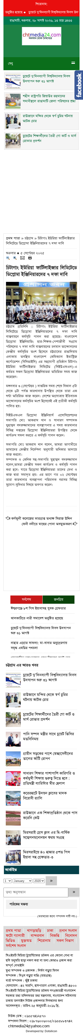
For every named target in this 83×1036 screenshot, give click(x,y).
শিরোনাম (44, 940)
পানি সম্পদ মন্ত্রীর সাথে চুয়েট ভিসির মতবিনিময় (48, 737)
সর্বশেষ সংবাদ (16, 945)
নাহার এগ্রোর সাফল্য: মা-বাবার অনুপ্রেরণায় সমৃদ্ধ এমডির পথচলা (39, 645)
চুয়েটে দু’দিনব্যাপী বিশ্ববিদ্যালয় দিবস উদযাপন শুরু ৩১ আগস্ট (41, 630)
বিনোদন (71, 935)
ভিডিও (10, 940)
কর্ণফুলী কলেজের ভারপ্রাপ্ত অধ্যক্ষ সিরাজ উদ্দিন (41, 518)
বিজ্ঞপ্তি (54, 935)
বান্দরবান (37, 935)
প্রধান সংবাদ (68, 930)
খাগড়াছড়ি (34, 930)
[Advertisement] (41, 190)
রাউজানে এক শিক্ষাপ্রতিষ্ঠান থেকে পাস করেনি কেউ (50, 815)
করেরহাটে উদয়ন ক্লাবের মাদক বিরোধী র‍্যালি (45, 796)
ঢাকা (50, 930)
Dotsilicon (51, 1031)
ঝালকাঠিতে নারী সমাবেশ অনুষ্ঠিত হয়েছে (37, 618)
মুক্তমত (26, 940)
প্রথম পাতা (13, 238)
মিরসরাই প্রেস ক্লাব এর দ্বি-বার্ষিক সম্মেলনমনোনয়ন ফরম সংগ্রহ (46, 835)
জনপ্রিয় (58, 599)
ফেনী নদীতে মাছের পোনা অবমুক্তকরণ (47, 524)
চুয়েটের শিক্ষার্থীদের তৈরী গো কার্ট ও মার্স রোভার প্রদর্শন (48, 717)
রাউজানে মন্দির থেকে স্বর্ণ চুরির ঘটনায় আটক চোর (45, 697)
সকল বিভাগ (65, 940)
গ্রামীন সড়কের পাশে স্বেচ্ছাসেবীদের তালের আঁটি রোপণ (48, 756)
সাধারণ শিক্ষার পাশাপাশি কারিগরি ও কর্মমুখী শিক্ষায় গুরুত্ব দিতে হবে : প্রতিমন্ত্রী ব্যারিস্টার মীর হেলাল (49, 778)
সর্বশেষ (26, 599)
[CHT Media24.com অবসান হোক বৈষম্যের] (41, 35)
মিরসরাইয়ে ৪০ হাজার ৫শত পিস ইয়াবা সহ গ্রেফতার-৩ (46, 855)
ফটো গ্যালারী (15, 935)
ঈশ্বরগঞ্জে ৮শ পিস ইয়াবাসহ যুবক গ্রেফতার (38, 608)
